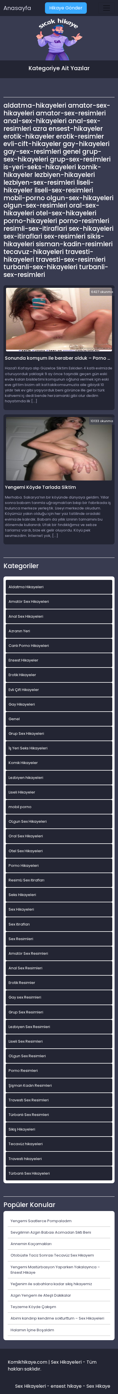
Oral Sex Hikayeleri (26, 836)
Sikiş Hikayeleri (22, 1129)
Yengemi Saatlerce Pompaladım (41, 1220)
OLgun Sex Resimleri (27, 1056)
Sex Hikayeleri (21, 909)
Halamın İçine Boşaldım (32, 1330)
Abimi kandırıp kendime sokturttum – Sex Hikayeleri (57, 1318)
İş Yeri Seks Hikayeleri (28, 748)
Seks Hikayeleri (22, 894)
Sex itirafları (19, 924)
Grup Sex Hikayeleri (26, 733)
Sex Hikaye (98, 1386)
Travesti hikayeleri (25, 1158)
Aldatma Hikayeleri (26, 586)
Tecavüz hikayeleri (26, 1143)
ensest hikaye (66, 1386)
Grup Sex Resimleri (26, 1012)
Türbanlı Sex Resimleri (29, 1114)
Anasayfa (17, 8)
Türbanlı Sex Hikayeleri (29, 1173)
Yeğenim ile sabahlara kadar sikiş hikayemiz (51, 1283)
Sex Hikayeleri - (33, 1386)
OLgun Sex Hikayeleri (28, 821)
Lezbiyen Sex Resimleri (29, 1026)
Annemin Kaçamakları (31, 1243)
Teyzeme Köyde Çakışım (33, 1306)
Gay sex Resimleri (25, 997)
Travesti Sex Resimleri (29, 1100)
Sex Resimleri (21, 938)
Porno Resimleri (23, 1070)
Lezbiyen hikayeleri (26, 777)
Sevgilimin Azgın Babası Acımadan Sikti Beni (51, 1232)
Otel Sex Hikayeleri (26, 850)
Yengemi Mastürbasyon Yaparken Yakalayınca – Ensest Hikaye (55, 1270)
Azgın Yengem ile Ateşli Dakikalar (41, 1295)
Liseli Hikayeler (22, 792)
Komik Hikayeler (23, 762)
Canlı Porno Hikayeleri (29, 645)
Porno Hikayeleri (24, 865)
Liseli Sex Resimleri (26, 1041)
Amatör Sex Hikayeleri (29, 601)
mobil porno (20, 806)
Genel (14, 718)
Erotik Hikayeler (22, 674)
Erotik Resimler (22, 982)
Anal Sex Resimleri (25, 968)
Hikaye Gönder (65, 8)
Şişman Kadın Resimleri (30, 1085)
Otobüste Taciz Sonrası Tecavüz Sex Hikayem (52, 1255)
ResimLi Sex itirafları (26, 880)
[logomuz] (59, 40)
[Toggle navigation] (107, 8)
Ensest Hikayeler (23, 660)
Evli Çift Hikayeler (24, 689)
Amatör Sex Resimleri (28, 953)
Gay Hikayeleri (22, 704)
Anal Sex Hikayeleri (26, 616)
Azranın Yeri (19, 631)
